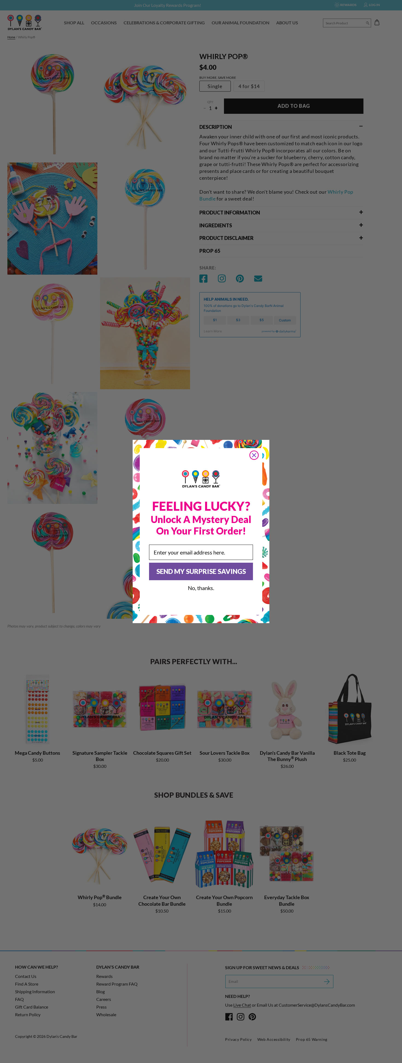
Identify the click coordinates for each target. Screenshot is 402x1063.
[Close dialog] (254, 455)
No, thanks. (201, 588)
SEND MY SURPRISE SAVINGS (201, 571)
